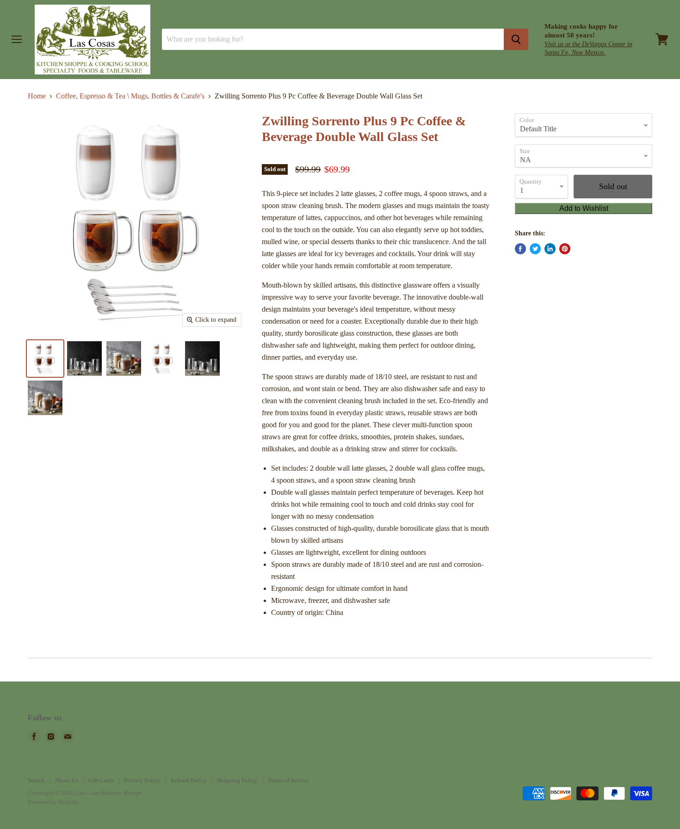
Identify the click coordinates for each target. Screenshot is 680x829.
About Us (66, 780)
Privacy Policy (142, 780)
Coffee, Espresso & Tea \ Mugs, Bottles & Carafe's (130, 96)
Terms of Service (288, 780)
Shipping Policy (237, 780)
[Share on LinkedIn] (550, 248)
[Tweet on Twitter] (535, 248)
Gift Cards (101, 780)
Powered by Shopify (53, 801)
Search (36, 780)
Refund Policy (189, 780)
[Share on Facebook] (520, 248)
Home (37, 96)
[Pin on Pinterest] (564, 248)
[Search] (516, 39)
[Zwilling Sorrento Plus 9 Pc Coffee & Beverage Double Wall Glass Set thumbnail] (163, 358)
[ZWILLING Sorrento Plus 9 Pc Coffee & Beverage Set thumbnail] (45, 358)
